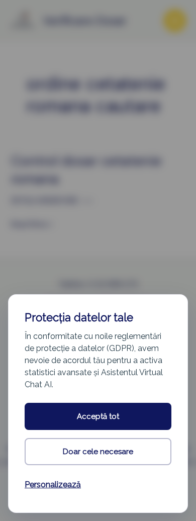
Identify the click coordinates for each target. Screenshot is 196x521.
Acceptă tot (98, 416)
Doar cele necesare (98, 451)
